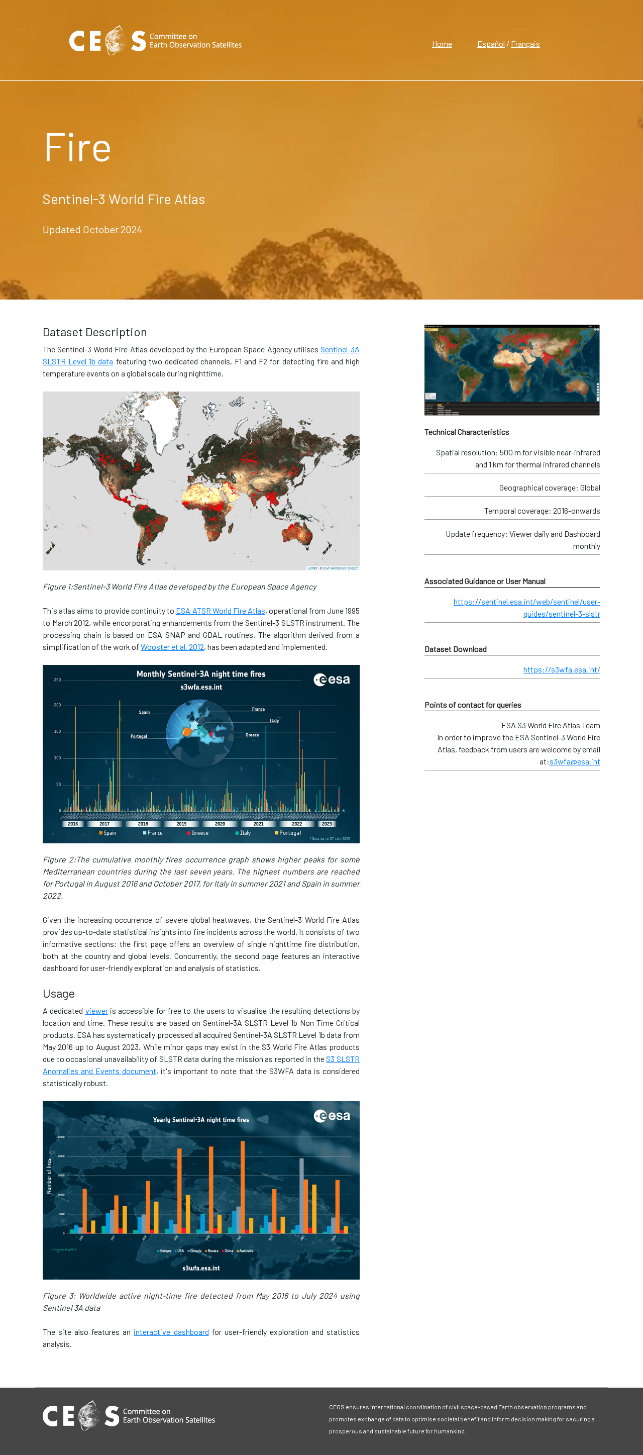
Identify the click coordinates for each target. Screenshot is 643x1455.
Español (491, 43)
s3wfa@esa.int (575, 761)
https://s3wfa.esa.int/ (561, 669)
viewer (96, 1010)
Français (525, 43)
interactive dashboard (171, 1331)
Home (442, 43)
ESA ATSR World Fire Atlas (220, 610)
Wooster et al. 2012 (172, 646)
